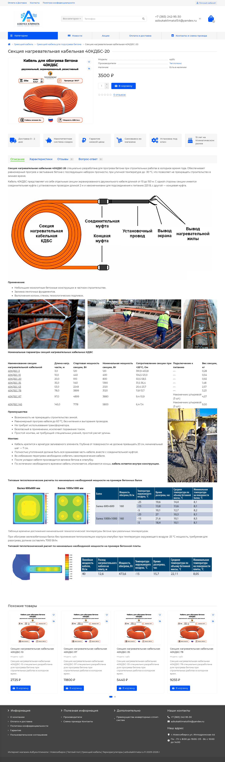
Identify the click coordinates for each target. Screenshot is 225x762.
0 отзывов (119, 94)
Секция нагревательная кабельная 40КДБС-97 (85, 650)
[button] (110, 697)
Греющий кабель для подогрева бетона (59, 44)
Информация (20, 710)
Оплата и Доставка (17, 3)
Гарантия (15, 730)
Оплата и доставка (140, 35)
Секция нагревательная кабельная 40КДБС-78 (191, 650)
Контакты (35, 3)
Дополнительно (129, 710)
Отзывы (64, 159)
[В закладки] (89, 62)
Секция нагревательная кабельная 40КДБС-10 (32, 650)
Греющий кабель (23, 44)
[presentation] (8, 652)
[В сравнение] (89, 68)
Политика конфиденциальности (59, 3)
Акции (105, 35)
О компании (17, 717)
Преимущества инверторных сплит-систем (137, 718)
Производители (72, 717)
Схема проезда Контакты (78, 721)
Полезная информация (81, 710)
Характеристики (40, 159)
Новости (77, 35)
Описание (17, 159)
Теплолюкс (175, 63)
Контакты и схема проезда (191, 35)
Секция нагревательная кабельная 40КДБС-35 (138, 650)
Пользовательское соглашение (28, 734)
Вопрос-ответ (90, 159)
